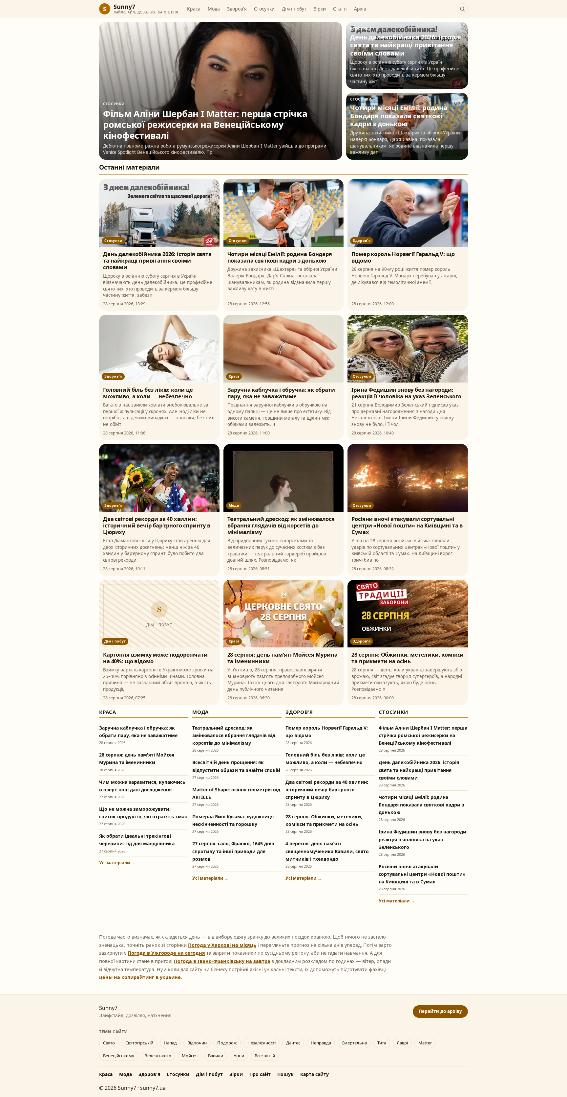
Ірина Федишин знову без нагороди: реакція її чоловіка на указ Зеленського (406, 393)
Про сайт (260, 1074)
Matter (425, 1043)
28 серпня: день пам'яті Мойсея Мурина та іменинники (282, 658)
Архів (360, 9)
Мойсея (190, 1056)
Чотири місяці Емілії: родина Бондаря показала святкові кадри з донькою (279, 257)
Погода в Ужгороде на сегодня (166, 952)
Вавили (215, 1056)
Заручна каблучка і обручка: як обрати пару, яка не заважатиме (281, 393)
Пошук (285, 1074)
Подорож (227, 1043)
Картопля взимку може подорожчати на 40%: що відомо (155, 658)
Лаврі (402, 1043)
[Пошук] (462, 8)
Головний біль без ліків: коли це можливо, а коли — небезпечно (148, 393)
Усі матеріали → (117, 863)
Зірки (320, 9)
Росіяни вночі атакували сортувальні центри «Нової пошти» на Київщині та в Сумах (407, 525)
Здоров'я (237, 9)
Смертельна (354, 1043)
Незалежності (261, 1043)
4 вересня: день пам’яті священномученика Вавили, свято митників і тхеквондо (327, 851)
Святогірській (139, 1043)
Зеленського (158, 1056)
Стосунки (264, 9)
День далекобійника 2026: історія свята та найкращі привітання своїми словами (157, 260)
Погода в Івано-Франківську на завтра (222, 961)
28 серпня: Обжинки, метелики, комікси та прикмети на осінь (407, 658)
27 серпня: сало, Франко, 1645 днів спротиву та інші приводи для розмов (233, 851)
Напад (170, 1043)
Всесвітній (265, 1056)
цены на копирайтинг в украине (140, 977)
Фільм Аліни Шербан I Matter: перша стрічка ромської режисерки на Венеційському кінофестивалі (423, 735)
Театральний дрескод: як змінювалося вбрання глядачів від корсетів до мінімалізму (281, 525)
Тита (381, 1043)
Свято (109, 1043)
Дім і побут (294, 9)
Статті (340, 9)
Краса (193, 9)
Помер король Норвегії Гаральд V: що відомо (402, 257)
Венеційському (118, 1056)
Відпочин (197, 1043)
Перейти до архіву (440, 1011)
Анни (239, 1056)
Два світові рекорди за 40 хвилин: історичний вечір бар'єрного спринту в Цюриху (156, 525)
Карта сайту (314, 1074)
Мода (214, 9)
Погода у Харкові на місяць (222, 945)
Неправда (321, 1043)
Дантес (293, 1043)
